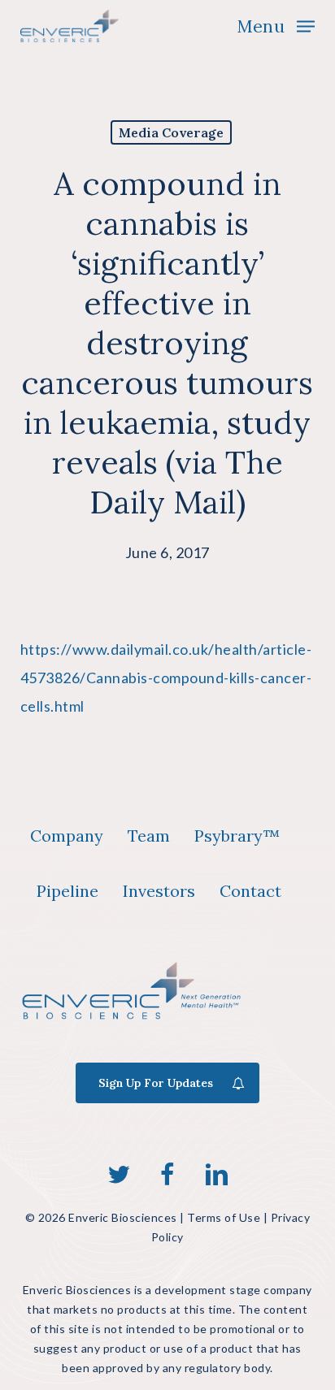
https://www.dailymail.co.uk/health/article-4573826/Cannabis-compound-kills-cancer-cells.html (166, 677)
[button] (276, 24)
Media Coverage (171, 132)
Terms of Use (223, 1217)
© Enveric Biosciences (101, 1217)
